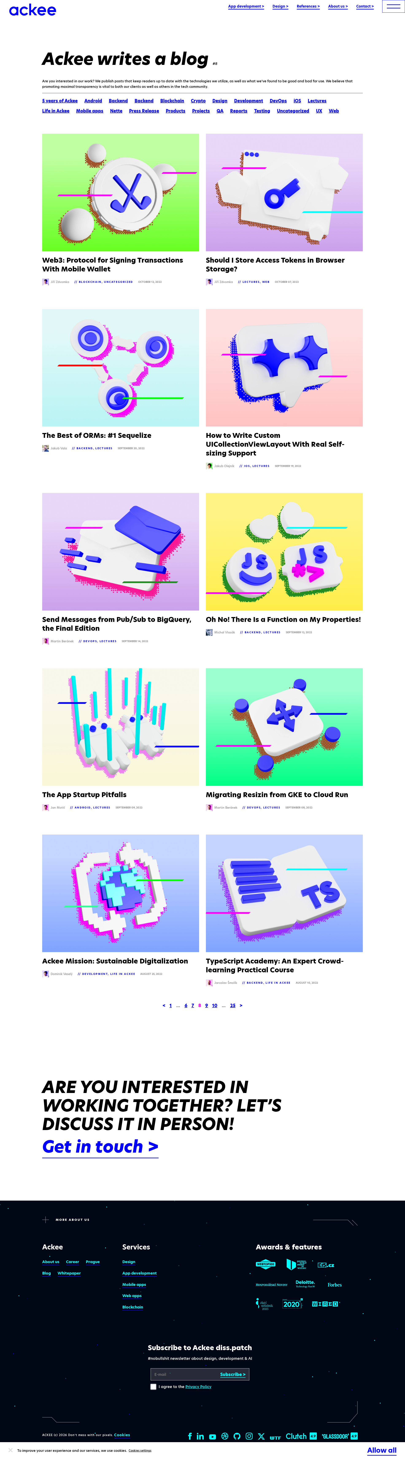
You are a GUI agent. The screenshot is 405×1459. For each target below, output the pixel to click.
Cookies (122, 1435)
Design (219, 101)
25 (232, 1006)
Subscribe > (233, 1374)
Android (93, 101)
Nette (116, 111)
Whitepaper (69, 1273)
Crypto (198, 101)
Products (175, 111)
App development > (246, 6)
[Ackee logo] (32, 10)
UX (319, 111)
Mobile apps (89, 111)
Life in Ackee (55, 111)
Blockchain (172, 101)
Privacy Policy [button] (198, 1386)
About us (50, 1261)
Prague (93, 1261)
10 (214, 1006)
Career (72, 1261)
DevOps (278, 101)
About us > (338, 6)
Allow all (382, 1450)
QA (220, 111)
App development (139, 1273)
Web (334, 111)
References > (308, 6)
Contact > (365, 6)
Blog (46, 1273)
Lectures (317, 101)
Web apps (132, 1295)
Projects (201, 111)
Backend (118, 101)
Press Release (144, 111)
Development (248, 101)
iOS (297, 101)
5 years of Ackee (60, 101)
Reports (238, 111)
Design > (280, 6)
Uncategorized (293, 111)
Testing (262, 111)
